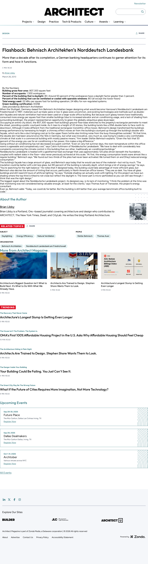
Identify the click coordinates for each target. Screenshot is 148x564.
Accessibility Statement (62, 537)
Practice (54, 21)
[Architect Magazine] (74, 12)
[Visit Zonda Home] (133, 537)
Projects (27, 21)
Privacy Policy (42, 537)
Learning (119, 21)
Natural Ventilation (45, 236)
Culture (89, 21)
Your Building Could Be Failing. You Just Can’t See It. (35, 371)
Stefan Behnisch (84, 236)
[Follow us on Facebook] (14, 499)
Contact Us (28, 537)
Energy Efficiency (25, 236)
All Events (5, 472)
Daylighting (7, 236)
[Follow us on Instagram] (19, 499)
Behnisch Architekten (12, 246)
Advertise (15, 537)
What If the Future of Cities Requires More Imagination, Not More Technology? (54, 389)
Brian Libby (10, 73)
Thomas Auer (103, 236)
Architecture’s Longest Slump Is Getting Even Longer (36, 317)
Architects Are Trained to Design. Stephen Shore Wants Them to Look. (72, 284)
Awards (103, 21)
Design (42, 21)
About (5, 537)
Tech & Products (71, 21)
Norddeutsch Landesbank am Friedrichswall (46, 246)
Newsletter (140, 3)
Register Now (10, 421)
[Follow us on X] (9, 499)
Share (141, 33)
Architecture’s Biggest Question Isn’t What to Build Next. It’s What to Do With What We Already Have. (23, 286)
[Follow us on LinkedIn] (4, 499)
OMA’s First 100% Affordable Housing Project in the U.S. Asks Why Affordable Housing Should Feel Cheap (71, 335)
